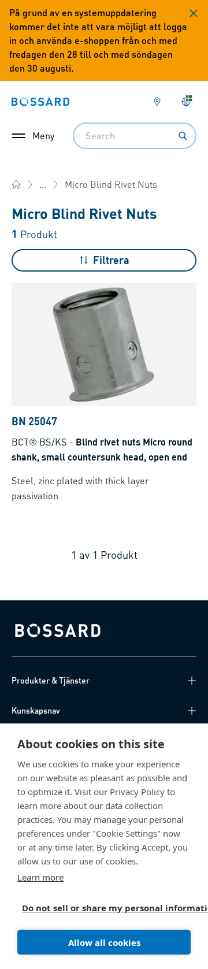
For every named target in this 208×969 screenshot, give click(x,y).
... (42, 184)
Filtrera (111, 259)
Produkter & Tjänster (51, 680)
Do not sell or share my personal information (99, 908)
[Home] (16, 184)
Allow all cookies (104, 942)
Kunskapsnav (36, 710)
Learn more (40, 877)
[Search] (182, 135)
